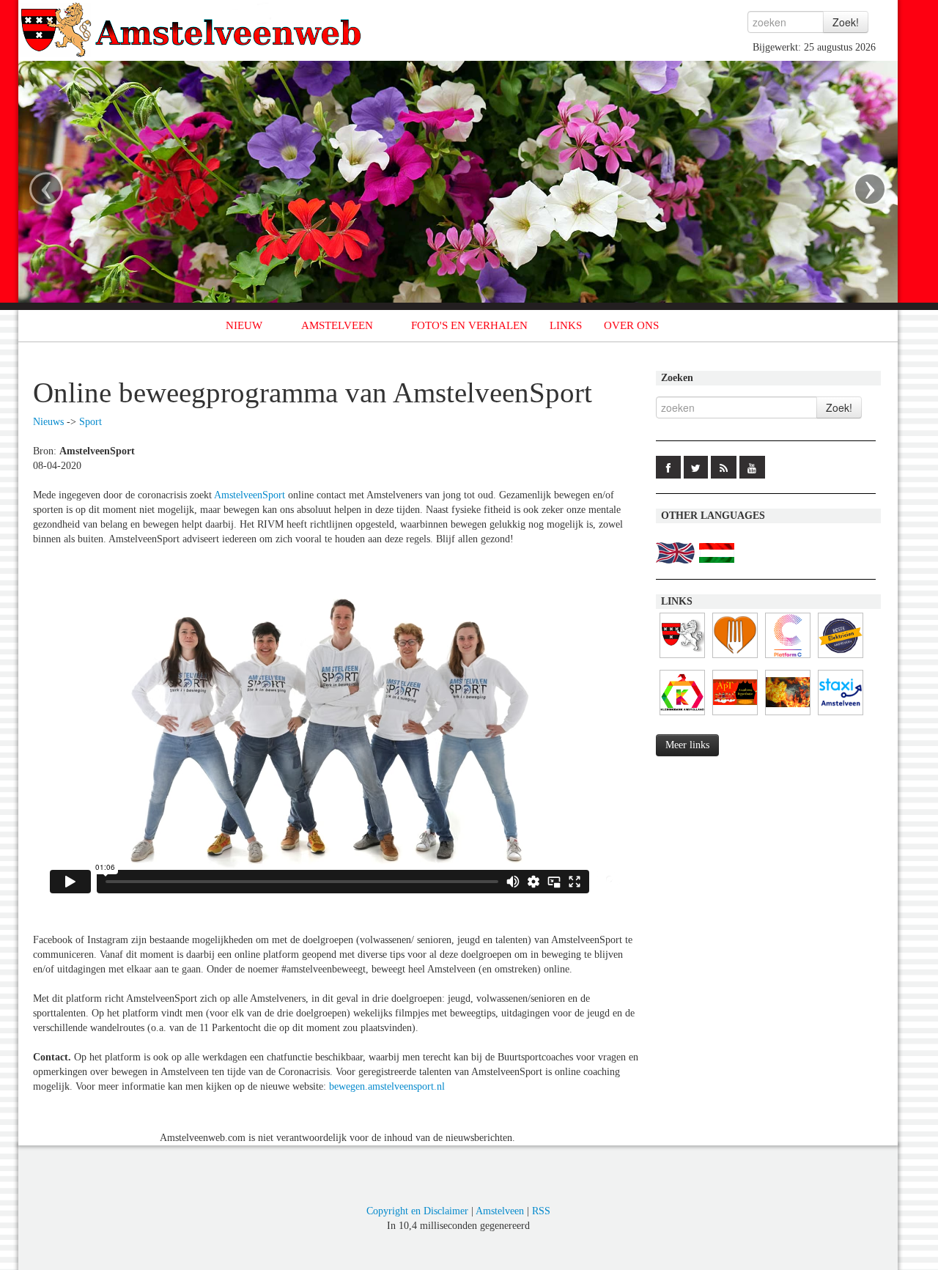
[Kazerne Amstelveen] (787, 715)
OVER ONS (631, 325)
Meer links (687, 744)
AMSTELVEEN (337, 325)
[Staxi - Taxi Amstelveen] (840, 715)
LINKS (566, 325)
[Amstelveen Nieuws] (682, 658)
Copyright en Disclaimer (417, 1211)
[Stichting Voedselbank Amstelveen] (735, 658)
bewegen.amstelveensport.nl (387, 1086)
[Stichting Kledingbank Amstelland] (682, 715)
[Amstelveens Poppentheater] (735, 715)
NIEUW (244, 325)
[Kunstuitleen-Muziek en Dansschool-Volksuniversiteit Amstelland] (787, 658)
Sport (90, 421)
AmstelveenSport (249, 495)
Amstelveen (500, 1211)
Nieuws (48, 421)
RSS (541, 1211)
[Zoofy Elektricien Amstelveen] (840, 658)
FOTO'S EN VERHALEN (469, 325)
